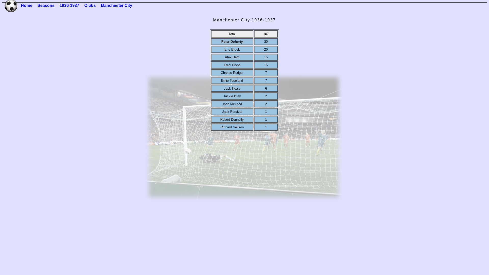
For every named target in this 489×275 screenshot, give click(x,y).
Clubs (90, 5)
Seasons (46, 5)
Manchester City (116, 5)
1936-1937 (69, 5)
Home (26, 5)
